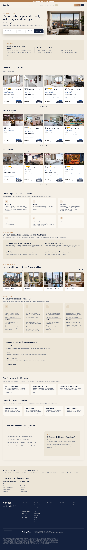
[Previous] (79, 269)
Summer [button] (28, 310)
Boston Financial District (8, 487)
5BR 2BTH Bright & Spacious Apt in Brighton (33, 90)
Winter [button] (68, 310)
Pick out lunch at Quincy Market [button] (54, 243)
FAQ (61, 509)
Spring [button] (7, 310)
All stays (49, 504)
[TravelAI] (27, 532)
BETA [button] (56, 5)
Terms (74, 506)
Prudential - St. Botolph (11, 130)
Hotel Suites (24, 517)
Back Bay (50, 170)
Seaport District (51, 130)
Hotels (22, 504)
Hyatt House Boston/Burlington (72, 128)
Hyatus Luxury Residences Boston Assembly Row (12, 168)
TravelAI (34, 1)
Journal (46, 5)
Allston (29, 92)
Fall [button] (47, 310)
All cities (49, 506)
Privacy (74, 504)
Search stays (38, 31)
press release (51, 1)
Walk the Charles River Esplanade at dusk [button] (56, 251)
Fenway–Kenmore (6, 489)
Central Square (51, 92)
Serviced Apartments (25, 511)
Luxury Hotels (24, 515)
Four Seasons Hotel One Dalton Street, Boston (52, 168)
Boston (6, 92)
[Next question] (77, 453)
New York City (37, 504)
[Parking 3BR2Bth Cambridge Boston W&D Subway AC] (74, 81)
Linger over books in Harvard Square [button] (16, 251)
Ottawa (35, 511)
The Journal (49, 509)
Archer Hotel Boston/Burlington (32, 167)
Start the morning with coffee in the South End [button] (19, 243)
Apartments (23, 509)
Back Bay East (71, 169)
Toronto (36, 521)
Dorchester (5, 491)
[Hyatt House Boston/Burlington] (74, 120)
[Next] (82, 269)
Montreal (36, 509)
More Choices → (81, 112)
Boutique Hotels (24, 513)
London (36, 515)
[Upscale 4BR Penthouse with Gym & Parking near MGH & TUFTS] (13, 81)
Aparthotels (23, 506)
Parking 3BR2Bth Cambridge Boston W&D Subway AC (73, 90)
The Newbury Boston (70, 167)
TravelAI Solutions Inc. (46, 531)
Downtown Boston (10, 92)
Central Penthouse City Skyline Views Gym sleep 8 (52, 90)
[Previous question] (74, 453)
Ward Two (70, 92)
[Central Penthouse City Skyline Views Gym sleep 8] (54, 81)
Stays (30, 5)
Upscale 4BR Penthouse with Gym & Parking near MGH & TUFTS (12, 90)
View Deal (19, 102)
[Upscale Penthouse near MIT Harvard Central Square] (33, 120)
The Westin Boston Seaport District (53, 128)
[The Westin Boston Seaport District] (54, 120)
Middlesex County (23, 485)
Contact (62, 506)
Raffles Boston (7, 128)
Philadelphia (37, 513)
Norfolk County (23, 487)
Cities (35, 5)
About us (62, 504)
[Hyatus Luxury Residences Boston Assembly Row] (13, 159)
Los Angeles (37, 506)
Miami (35, 519)
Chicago (36, 523)
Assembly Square (10, 170)
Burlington (70, 130)
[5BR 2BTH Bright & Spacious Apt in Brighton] (33, 81)
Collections (40, 5)
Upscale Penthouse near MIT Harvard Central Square (33, 129)
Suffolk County (23, 483)
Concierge (54, 5)
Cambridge (22, 489)
